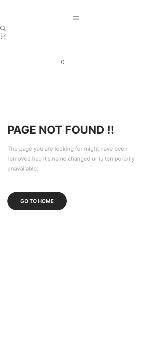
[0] (3, 36)
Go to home (37, 201)
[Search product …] (3, 28)
